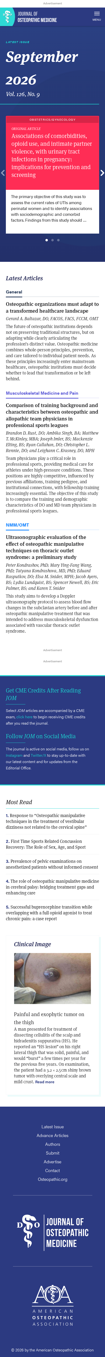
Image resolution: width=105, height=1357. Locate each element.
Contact (52, 1170)
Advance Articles (52, 1135)
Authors (52, 1144)
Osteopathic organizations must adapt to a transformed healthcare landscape (52, 307)
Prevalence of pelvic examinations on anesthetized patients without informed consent (52, 864)
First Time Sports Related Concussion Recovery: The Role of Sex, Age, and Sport (46, 844)
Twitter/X (38, 755)
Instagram (14, 755)
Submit (52, 1153)
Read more (44, 1081)
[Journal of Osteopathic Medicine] (52, 17)
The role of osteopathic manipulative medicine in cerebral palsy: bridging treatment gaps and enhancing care (52, 887)
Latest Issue (53, 1126)
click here (24, 716)
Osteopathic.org (52, 1179)
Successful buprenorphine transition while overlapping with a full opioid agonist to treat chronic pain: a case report (49, 912)
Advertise (52, 1161)
